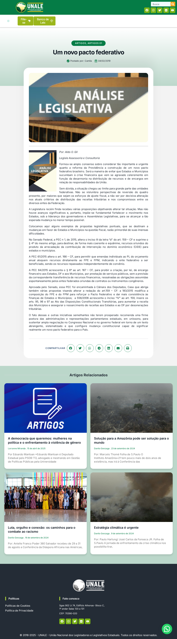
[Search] (173, 4)
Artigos (80, 43)
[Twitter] (159, 10)
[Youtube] (172, 10)
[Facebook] (147, 10)
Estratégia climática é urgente (116, 527)
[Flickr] (166, 10)
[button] (8, 21)
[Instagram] (153, 10)
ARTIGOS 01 (95, 43)
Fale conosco (71, 598)
